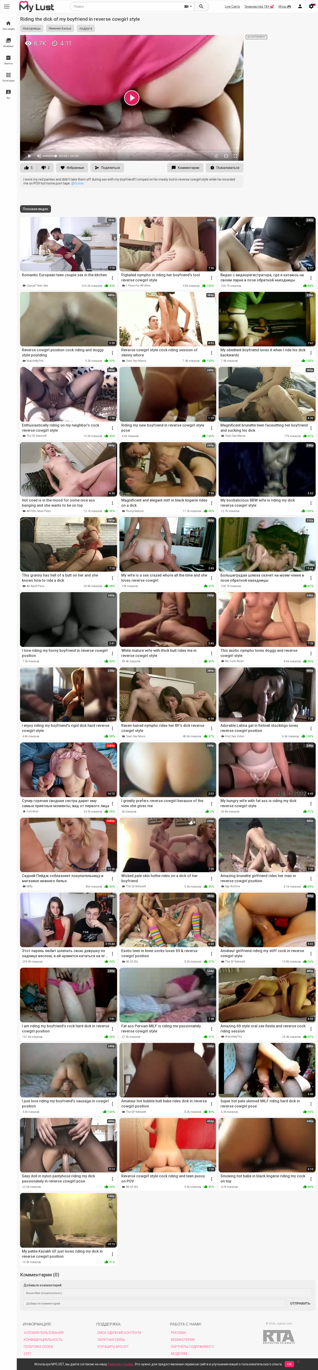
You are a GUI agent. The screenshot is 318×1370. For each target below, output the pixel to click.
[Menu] (300, 6)
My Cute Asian (234, 661)
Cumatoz (32, 811)
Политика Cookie (38, 1347)
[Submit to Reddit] (225, 40)
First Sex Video (234, 736)
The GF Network (37, 435)
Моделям (179, 1354)
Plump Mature (135, 511)
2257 (27, 1354)
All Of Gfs (132, 961)
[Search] (201, 6)
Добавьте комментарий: (43, 1285)
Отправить (300, 1303)
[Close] (298, 1363)
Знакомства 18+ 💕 (259, 6)
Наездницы (32, 28)
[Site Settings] (311, 6)
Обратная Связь (111, 1340)
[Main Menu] (6, 6)
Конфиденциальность (43, 1340)
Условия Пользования (44, 1333)
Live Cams (232, 6)
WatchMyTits (35, 360)
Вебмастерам (183, 1340)
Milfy (30, 886)
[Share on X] (235, 40)
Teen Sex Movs (135, 736)
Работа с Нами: (186, 1324)
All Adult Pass (35, 586)
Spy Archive (232, 886)
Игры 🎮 (285, 6)
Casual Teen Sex (37, 285)
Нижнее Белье (60, 28)
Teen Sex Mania (136, 360)
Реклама (178, 1333)
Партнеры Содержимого (192, 1347)
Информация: (37, 1324)
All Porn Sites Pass (39, 511)
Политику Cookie (120, 1364)
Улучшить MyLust (113, 1347)
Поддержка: (108, 1324)
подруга (86, 28)
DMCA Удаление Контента (119, 1333)
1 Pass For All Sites (138, 285)
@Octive (77, 183)
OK (289, 1364)
